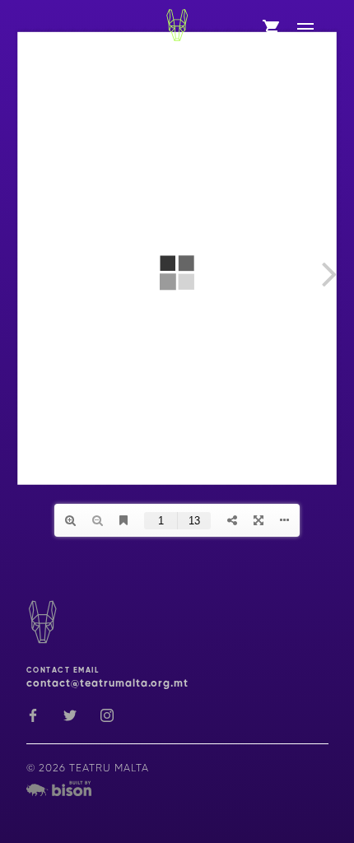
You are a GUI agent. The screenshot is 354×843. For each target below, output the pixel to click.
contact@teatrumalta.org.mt (107, 683)
